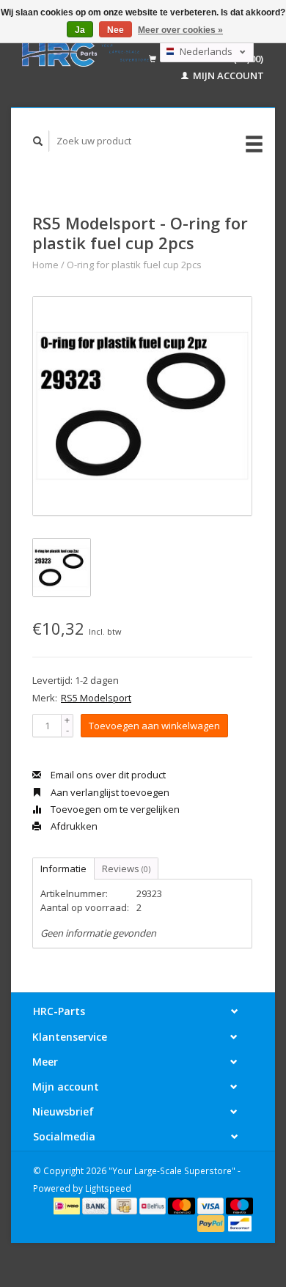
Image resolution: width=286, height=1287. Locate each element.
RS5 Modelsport (96, 697)
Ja (80, 30)
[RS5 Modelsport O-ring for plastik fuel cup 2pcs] (142, 406)
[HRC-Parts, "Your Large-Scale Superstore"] (85, 53)
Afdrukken (73, 826)
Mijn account (227, 75)
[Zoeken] (38, 141)
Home (45, 264)
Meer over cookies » (180, 30)
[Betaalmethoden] (68, 1205)
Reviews (126, 868)
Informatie (63, 868)
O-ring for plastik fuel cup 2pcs (134, 264)
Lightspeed (108, 1188)
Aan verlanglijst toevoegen (108, 792)
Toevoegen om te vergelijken (114, 809)
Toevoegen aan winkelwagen (154, 725)
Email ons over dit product (107, 774)
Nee (115, 30)
